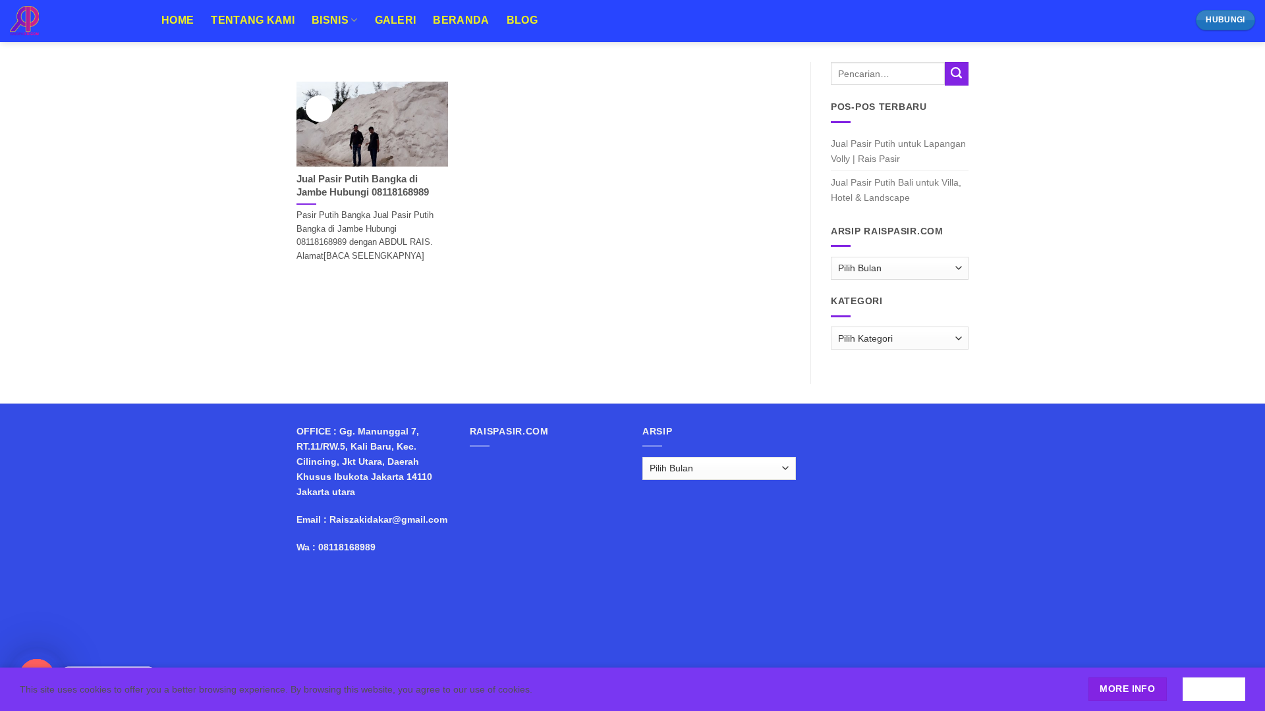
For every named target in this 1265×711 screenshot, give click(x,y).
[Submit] (957, 74)
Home (177, 20)
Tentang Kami (253, 20)
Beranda (461, 20)
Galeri (395, 20)
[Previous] (323, 73)
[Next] (764, 73)
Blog (522, 20)
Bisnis (330, 20)
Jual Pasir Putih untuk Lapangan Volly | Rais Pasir (898, 151)
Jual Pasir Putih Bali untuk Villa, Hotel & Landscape (896, 190)
